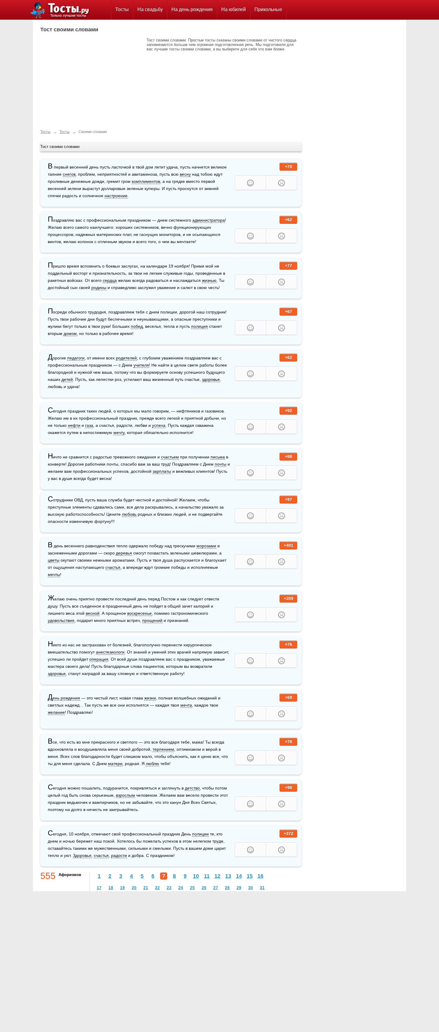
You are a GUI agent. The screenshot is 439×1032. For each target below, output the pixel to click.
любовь (129, 514)
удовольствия (61, 620)
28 (227, 887)
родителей (126, 358)
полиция (199, 326)
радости (119, 855)
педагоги (76, 358)
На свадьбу (150, 9)
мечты (54, 574)
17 (99, 887)
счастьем (170, 457)
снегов (69, 174)
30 (250, 887)
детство (192, 788)
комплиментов (146, 181)
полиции (200, 834)
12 (217, 876)
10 (196, 876)
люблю (152, 763)
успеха (158, 425)
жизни (150, 698)
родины (98, 287)
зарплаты (162, 471)
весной (92, 613)
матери (115, 763)
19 (122, 887)
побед (137, 326)
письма (218, 457)
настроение (116, 195)
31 (262, 887)
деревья (124, 553)
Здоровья (82, 855)
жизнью (209, 280)
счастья (112, 567)
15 (250, 876)
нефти (74, 425)
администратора (208, 220)
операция (98, 659)
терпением (163, 749)
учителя (141, 365)
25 (192, 887)
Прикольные (268, 9)
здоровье (211, 379)
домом (70, 333)
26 (204, 887)
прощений (152, 620)
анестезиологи (110, 652)
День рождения (64, 698)
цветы (53, 560)
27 (215, 887)
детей (67, 379)
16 (260, 876)
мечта (186, 705)
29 (239, 887)
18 (110, 887)
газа (89, 425)
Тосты (122, 9)
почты (220, 464)
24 (180, 887)
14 (239, 876)
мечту (119, 432)
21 (145, 887)
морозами (206, 545)
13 (228, 876)
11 (207, 876)
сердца (110, 280)
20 (134, 887)
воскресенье (139, 613)
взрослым (125, 795)
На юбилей (233, 9)
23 (169, 887)
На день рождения (192, 9)
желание (56, 712)
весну (185, 174)
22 (157, 887)
